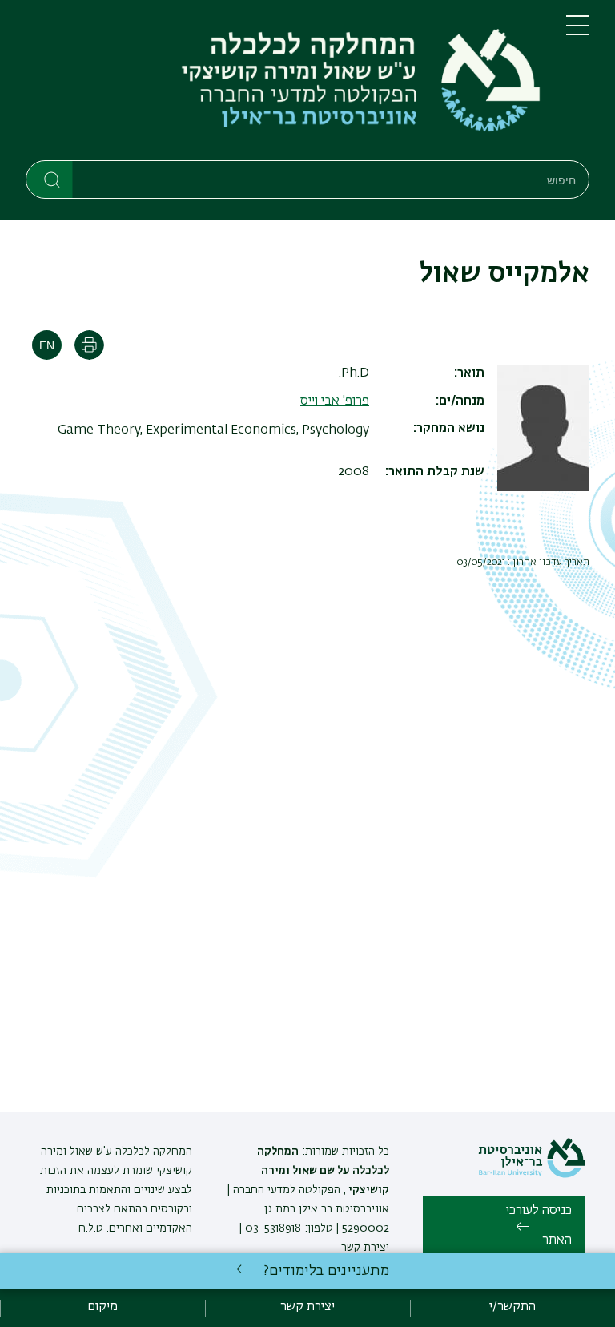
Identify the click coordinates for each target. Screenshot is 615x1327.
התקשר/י (512, 1307)
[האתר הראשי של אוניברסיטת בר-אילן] (531, 1174)
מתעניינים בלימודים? (326, 1271)
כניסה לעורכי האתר (539, 1226)
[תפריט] (577, 32)
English (47, 345)
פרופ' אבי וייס (334, 401)
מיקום (102, 1307)
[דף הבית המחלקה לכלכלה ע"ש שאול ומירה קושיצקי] (283, 83)
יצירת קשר (365, 1247)
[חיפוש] (50, 178)
